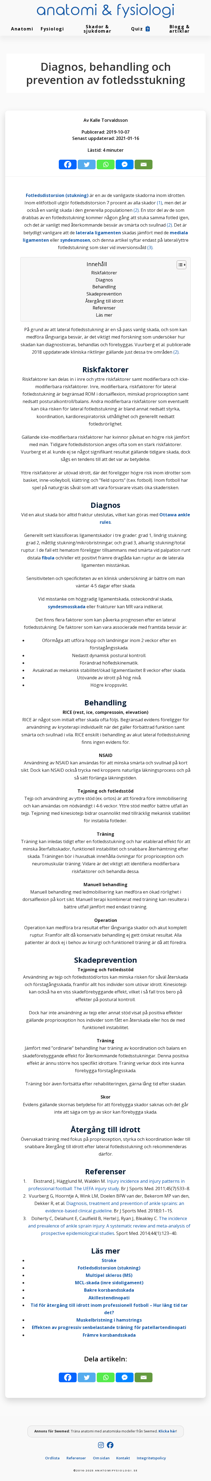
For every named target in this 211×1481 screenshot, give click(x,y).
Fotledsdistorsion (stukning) (109, 1268)
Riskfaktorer (104, 273)
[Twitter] (87, 164)
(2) (136, 210)
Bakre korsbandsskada (109, 1290)
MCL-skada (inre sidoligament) (109, 1283)
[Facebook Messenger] (125, 164)
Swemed (61, 1431)
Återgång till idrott (104, 301)
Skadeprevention (104, 294)
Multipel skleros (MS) (109, 1275)
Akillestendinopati (109, 1298)
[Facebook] (68, 164)
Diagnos (104, 280)
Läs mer (104, 315)
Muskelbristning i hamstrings (109, 1320)
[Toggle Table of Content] (179, 264)
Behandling (104, 287)
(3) (149, 247)
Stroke (109, 1260)
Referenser (104, 308)
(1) (159, 203)
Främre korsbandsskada (109, 1335)
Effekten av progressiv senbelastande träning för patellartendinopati (109, 1327)
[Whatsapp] (106, 164)
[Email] (143, 164)
